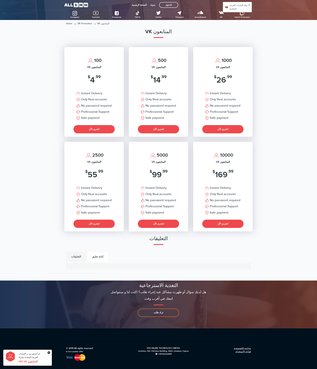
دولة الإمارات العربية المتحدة (239, 7)
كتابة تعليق (98, 256)
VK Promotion (85, 23)
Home (69, 23)
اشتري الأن (94, 129)
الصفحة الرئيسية (139, 5)
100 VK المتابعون (28, 361)
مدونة (153, 5)
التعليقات (76, 256)
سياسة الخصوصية (242, 348)
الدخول (168, 5)
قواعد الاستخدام (243, 351)
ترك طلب (158, 312)
